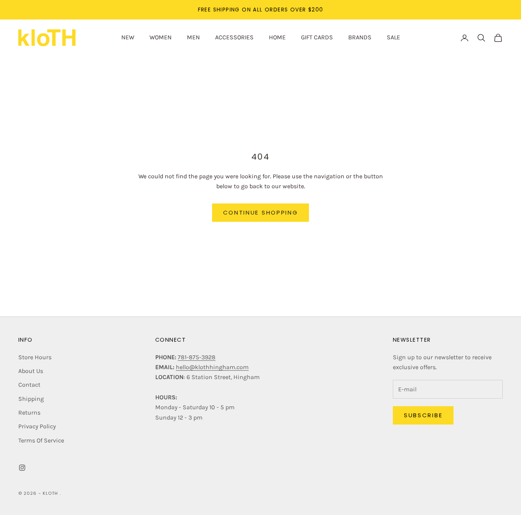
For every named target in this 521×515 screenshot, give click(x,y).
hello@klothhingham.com (212, 367)
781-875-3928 (196, 357)
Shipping (31, 398)
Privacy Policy (37, 426)
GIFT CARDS (317, 37)
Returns (29, 412)
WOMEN (161, 37)
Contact (29, 384)
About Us (30, 371)
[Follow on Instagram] (22, 467)
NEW (127, 37)
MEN (193, 37)
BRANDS (359, 37)
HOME (277, 37)
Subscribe (423, 415)
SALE (393, 37)
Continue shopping (260, 212)
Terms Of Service (41, 440)
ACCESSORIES (234, 37)
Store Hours (34, 357)
